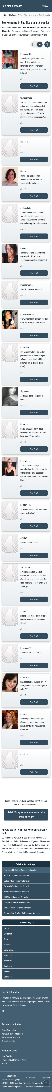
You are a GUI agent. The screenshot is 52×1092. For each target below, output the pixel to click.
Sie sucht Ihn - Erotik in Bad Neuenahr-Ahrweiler (22, 913)
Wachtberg (8, 966)
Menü (44, 5)
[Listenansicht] (40, 44)
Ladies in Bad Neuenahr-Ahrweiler (17, 880)
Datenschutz (31, 1077)
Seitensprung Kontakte (11, 1037)
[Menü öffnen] (46, 1083)
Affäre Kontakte (8, 1040)
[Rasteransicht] (34, 44)
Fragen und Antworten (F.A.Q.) (13, 1059)
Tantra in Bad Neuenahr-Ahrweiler (16, 891)
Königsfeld (8, 960)
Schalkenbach (9, 949)
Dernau (6, 928)
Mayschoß (7, 944)
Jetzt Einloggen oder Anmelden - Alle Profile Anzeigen (26, 814)
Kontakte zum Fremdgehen (12, 1033)
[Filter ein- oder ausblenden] (47, 44)
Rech (6, 939)
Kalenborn (8, 955)
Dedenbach (8, 976)
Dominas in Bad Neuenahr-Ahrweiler (17, 902)
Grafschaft (8, 933)
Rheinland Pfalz (15, 15)
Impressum (45, 1077)
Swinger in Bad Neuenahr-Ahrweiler (17, 907)
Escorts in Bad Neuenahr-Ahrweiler (17, 886)
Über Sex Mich (7, 1056)
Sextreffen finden (9, 1029)
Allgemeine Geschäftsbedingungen (12, 1077)
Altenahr (7, 971)
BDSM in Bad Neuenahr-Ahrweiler (16, 897)
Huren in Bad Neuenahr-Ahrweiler (16, 875)
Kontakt (5, 1063)
